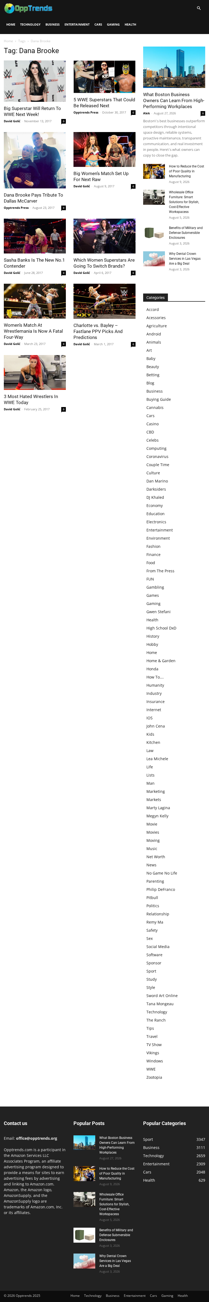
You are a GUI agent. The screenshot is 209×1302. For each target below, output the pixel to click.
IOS (149, 717)
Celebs (152, 440)
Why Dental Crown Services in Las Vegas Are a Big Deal (185, 258)
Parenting (155, 881)
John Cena (155, 726)
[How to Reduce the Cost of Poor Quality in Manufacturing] (154, 171)
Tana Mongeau (160, 1003)
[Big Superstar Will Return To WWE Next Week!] (35, 81)
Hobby (152, 644)
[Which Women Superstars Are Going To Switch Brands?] (104, 236)
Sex (149, 938)
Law (149, 750)
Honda (152, 668)
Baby (150, 358)
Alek (146, 113)
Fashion (153, 546)
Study (151, 979)
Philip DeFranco (160, 889)
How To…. (155, 677)
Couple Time (157, 464)
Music (151, 848)
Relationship (157, 913)
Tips (150, 1028)
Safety (152, 930)
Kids (150, 734)
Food (150, 562)
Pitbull (152, 897)
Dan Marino (157, 481)
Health (130, 24)
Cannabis (155, 407)
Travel (152, 1036)
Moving (153, 840)
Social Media (158, 946)
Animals (153, 342)
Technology (30, 24)
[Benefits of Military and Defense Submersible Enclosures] (154, 232)
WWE (151, 1069)
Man (150, 783)
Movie (151, 824)
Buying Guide (158, 399)
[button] (198, 8)
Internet (153, 709)
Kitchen (153, 742)
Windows (154, 1060)
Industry (154, 693)
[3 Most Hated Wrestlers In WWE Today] (35, 372)
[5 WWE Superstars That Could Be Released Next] (104, 76)
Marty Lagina (158, 807)
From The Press (160, 570)
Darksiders (156, 489)
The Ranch (156, 1020)
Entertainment (77, 24)
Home (10, 24)
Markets (153, 799)
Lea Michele (157, 758)
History (152, 636)
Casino (152, 423)
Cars (98, 24)
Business (52, 24)
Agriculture (156, 325)
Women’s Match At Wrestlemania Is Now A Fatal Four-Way (33, 331)
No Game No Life (161, 873)
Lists (150, 775)
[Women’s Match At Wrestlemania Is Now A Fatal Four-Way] (35, 301)
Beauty (152, 366)
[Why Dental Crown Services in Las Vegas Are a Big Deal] (154, 258)
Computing (156, 448)
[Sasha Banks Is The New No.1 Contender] (35, 236)
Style (150, 987)
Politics (152, 905)
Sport (151, 971)
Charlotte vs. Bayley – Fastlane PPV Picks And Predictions (98, 331)
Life (149, 766)
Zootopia (154, 1077)
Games (152, 595)
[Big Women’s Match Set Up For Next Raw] (104, 149)
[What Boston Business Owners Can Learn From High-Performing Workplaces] (174, 67)
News (151, 864)
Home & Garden (161, 660)
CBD (150, 432)
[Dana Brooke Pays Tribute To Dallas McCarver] (35, 160)
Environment (158, 538)
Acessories (156, 317)
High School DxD (161, 628)
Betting (152, 374)
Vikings (152, 1052)
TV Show (154, 1044)
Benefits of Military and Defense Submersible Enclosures (186, 233)
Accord (152, 309)
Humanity (155, 685)
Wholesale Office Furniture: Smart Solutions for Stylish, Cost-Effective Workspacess (184, 202)
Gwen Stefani (158, 611)
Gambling (155, 587)
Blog (150, 383)
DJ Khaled (155, 497)
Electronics (156, 521)
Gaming (113, 24)
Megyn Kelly (157, 815)
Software (154, 954)
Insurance (155, 701)
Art (149, 350)
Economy (154, 505)
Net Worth (155, 856)
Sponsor (153, 962)
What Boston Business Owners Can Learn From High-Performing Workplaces (173, 100)
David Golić (12, 121)
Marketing (155, 791)
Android (153, 334)
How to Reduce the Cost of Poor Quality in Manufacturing (186, 171)
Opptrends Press (85, 112)
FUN (150, 579)
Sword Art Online (162, 995)
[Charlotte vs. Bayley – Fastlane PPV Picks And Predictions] (104, 301)
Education (155, 513)
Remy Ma (154, 922)
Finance (153, 554)
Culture (153, 472)
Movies (152, 832)
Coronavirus (157, 456)
